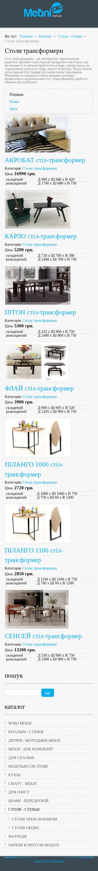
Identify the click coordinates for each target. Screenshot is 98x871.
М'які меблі (19, 723)
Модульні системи (28, 766)
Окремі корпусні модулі (33, 845)
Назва (14, 102)
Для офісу (18, 792)
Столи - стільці (23, 809)
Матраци (17, 836)
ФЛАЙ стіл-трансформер (39, 388)
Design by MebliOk (49, 861)
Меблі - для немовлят (30, 749)
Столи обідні (25, 828)
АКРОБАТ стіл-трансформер (45, 160)
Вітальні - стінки (26, 732)
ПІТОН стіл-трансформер (40, 312)
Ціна (13, 109)
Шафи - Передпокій (28, 801)
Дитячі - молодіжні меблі (34, 740)
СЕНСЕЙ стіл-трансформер (43, 636)
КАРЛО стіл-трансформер (41, 236)
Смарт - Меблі (22, 784)
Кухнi (14, 775)
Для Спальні (21, 758)
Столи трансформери (34, 819)
